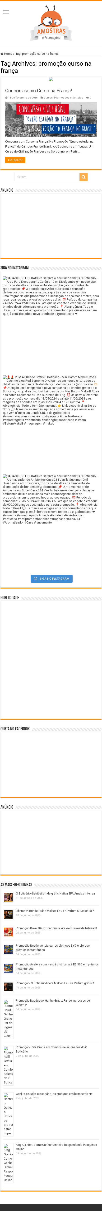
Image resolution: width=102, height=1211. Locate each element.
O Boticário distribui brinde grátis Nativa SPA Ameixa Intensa (55, 893)
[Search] (83, 177)
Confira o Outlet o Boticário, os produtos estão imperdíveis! (54, 1094)
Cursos (48, 97)
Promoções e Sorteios (68, 97)
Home (7, 53)
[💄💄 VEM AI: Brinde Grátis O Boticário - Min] (51, 423)
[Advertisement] (51, 225)
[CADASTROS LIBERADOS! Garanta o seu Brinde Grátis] (51, 324)
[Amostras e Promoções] (51, 22)
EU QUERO (15, 160)
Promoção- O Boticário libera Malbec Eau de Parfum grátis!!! (55, 983)
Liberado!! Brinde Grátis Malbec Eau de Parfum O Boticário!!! (55, 911)
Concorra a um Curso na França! (38, 91)
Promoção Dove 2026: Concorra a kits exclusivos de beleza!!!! (56, 928)
